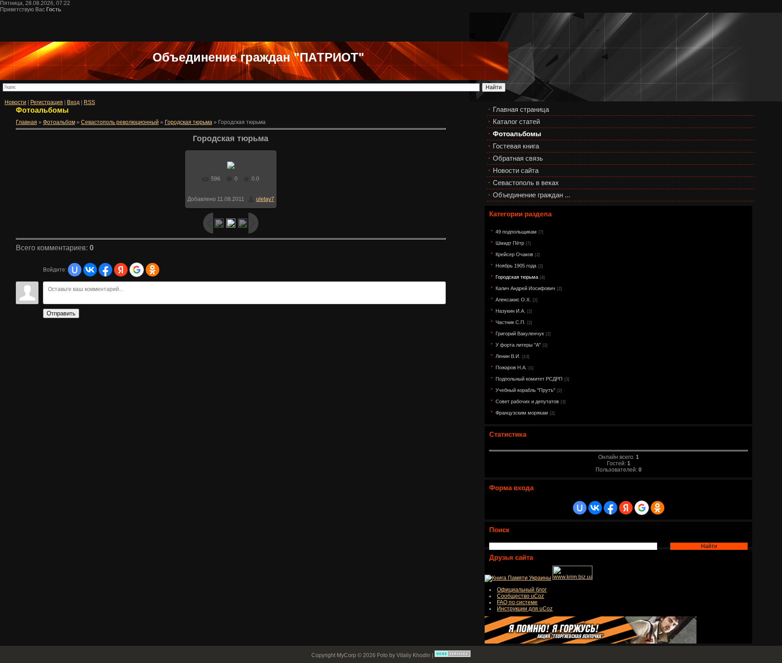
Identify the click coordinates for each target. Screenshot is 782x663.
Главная (26, 122)
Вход (73, 102)
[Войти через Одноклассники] (657, 508)
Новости (15, 102)
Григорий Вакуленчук (520, 333)
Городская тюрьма (517, 277)
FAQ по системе (517, 602)
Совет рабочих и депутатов (527, 401)
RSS (89, 102)
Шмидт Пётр (510, 243)
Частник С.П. (510, 322)
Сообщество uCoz (520, 596)
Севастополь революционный (120, 122)
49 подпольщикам (516, 231)
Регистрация (46, 102)
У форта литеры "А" (518, 345)
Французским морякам (522, 412)
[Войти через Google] (641, 508)
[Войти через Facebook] (610, 508)
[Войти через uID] (579, 508)
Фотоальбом (59, 122)
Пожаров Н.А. (511, 367)
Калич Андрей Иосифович (525, 288)
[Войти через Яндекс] (626, 508)
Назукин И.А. (510, 311)
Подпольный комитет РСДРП (529, 379)
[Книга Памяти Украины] (518, 578)
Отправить (61, 313)
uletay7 (265, 199)
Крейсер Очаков (514, 254)
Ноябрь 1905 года (516, 265)
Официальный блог (522, 590)
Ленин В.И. (508, 356)
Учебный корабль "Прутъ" (525, 390)
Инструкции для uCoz (525, 609)
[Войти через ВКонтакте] (595, 508)
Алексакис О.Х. (513, 299)
